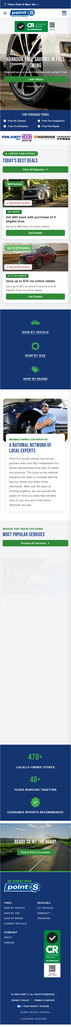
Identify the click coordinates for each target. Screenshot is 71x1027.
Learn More (35, 79)
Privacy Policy (20, 1000)
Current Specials (15, 923)
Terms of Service (44, 1000)
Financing (43, 918)
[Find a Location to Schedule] (64, 13)
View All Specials (33, 169)
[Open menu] (5, 13)
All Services (45, 908)
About (8, 937)
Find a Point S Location (35, 852)
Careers (9, 942)
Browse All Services (33, 543)
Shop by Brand (35, 378)
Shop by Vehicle (35, 332)
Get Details (35, 232)
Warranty (43, 913)
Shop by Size (35, 355)
